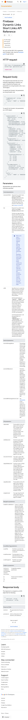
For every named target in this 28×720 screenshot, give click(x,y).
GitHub (2, 656)
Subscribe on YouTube (6, 669)
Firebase (5, 11)
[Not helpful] (14, 14)
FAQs (2, 689)
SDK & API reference (5, 649)
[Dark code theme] (24, 64)
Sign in (24, 1)
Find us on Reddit (5, 664)
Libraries (3, 653)
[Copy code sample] (24, 95)
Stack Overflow (4, 680)
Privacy (6, 713)
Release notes (4, 684)
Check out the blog (5, 662)
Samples (3, 651)
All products (4, 707)
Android (3, 698)
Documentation (6, 6)
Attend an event (5, 671)
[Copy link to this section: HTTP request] (18, 60)
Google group (4, 682)
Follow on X (3, 667)
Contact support (5, 677)
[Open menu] (2, 1)
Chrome (3, 700)
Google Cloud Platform (6, 705)
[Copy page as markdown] (9, 35)
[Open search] (18, 2)
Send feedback (8, 17)
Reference (19, 11)
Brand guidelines (5, 686)
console (17, 205)
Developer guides (5, 647)
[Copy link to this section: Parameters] (14, 183)
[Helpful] (12, 14)
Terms (2, 713)
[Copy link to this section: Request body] (18, 77)
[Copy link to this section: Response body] (20, 587)
